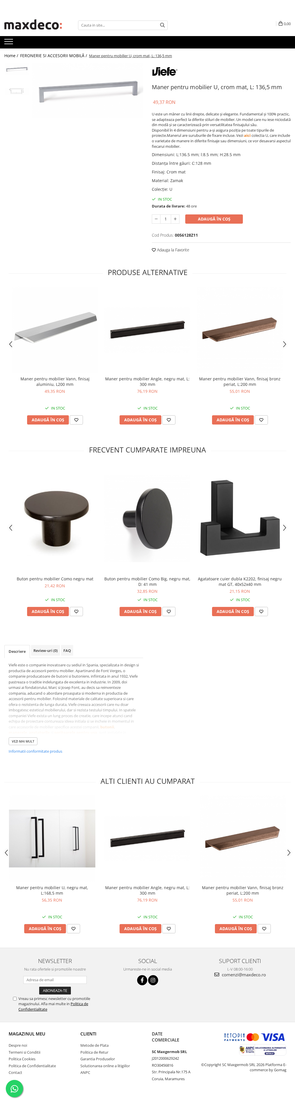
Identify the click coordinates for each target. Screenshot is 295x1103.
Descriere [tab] (17, 651)
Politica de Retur (94, 1052)
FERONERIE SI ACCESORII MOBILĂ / (54, 55)
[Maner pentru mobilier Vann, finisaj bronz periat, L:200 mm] (240, 330)
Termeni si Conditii (24, 1052)
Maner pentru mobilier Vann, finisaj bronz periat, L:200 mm (240, 381)
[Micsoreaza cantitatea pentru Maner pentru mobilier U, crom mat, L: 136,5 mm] (156, 219)
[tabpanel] (87, 90)
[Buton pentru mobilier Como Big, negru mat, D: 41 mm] (147, 518)
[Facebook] (142, 980)
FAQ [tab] (67, 650)
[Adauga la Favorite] (76, 420)
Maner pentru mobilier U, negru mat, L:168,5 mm (52, 890)
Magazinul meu (27, 1034)
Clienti (88, 1034)
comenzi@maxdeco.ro (243, 974)
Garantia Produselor (97, 1058)
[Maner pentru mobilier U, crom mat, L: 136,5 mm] (87, 90)
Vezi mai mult (23, 741)
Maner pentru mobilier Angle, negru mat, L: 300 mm (147, 381)
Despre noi (18, 1045)
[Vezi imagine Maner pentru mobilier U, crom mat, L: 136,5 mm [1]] (17, 91)
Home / (11, 55)
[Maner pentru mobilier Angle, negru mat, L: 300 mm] (147, 329)
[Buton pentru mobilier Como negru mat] (55, 519)
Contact (15, 1072)
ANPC (85, 1072)
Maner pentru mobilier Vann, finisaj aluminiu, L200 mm (55, 381)
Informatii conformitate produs (35, 751)
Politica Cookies (22, 1058)
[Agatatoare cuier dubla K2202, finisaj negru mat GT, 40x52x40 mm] (240, 518)
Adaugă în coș (214, 219)
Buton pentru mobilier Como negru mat (55, 579)
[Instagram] (153, 980)
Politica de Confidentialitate (32, 1065)
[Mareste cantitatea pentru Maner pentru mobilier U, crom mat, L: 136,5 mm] (175, 219)
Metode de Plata (94, 1045)
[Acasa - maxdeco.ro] (33, 25)
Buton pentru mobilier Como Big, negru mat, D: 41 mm (147, 581)
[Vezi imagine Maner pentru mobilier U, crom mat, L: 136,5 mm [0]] (17, 69)
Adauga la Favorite (172, 250)
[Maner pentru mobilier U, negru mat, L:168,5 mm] (52, 838)
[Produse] (9, 43)
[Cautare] (162, 25)
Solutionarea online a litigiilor (105, 1065)
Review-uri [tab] (45, 650)
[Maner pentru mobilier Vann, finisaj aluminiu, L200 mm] (55, 330)
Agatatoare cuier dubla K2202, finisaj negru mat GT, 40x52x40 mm (240, 581)
